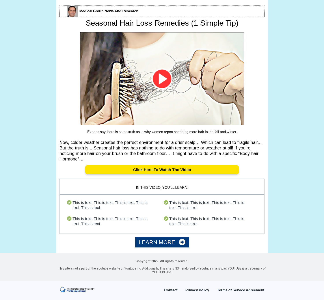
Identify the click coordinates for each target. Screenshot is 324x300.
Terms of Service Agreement (240, 290)
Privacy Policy (197, 290)
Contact (170, 290)
